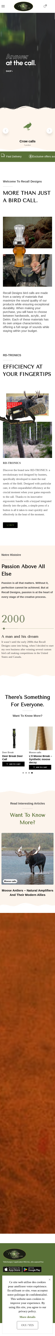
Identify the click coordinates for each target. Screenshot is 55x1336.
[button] (3, 6)
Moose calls (35, 752)
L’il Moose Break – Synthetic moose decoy (40, 759)
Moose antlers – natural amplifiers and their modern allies (27, 892)
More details (27, 1317)
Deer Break (8, 752)
